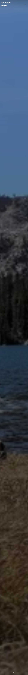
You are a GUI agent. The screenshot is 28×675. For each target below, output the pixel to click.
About (14, 306)
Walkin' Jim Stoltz (6, 4)
